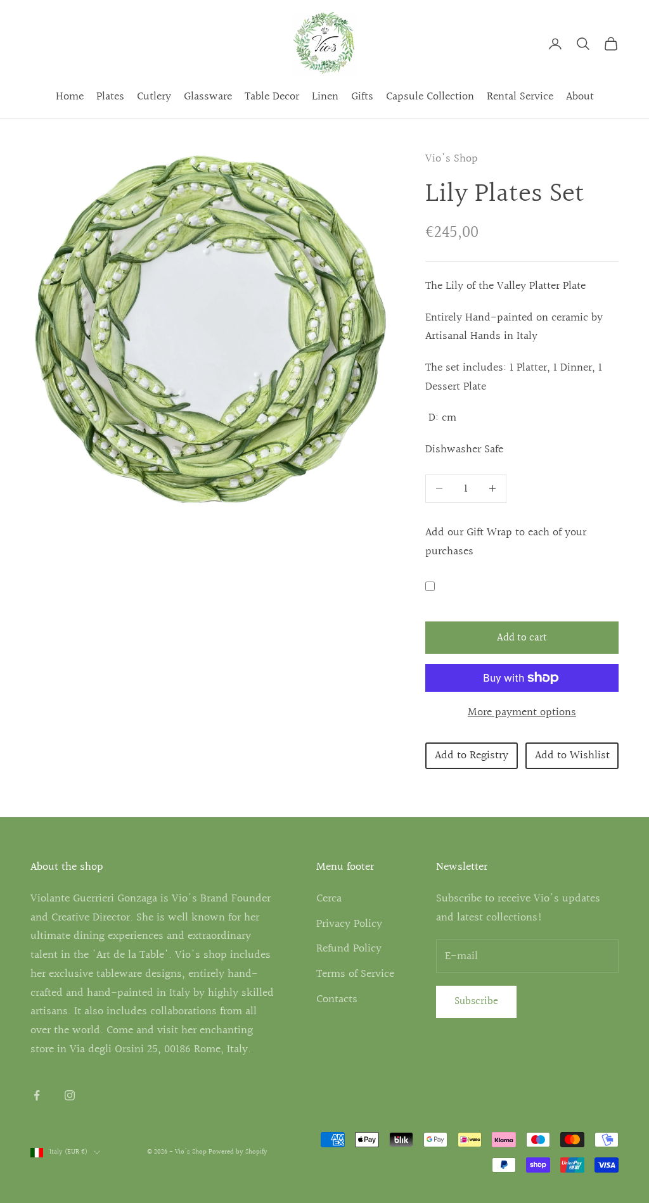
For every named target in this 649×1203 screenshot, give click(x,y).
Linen (325, 96)
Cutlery (154, 96)
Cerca (329, 898)
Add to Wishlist (572, 755)
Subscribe (476, 1001)
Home (70, 96)
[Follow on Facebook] (36, 1095)
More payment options (522, 712)
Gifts (362, 96)
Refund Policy (349, 948)
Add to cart (522, 637)
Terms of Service (355, 974)
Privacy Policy (349, 924)
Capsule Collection (430, 96)
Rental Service (520, 96)
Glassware (208, 96)
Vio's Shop (451, 159)
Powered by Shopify (238, 1152)
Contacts (336, 999)
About (580, 96)
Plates (110, 96)
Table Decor (272, 96)
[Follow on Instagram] (69, 1095)
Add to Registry (471, 755)
